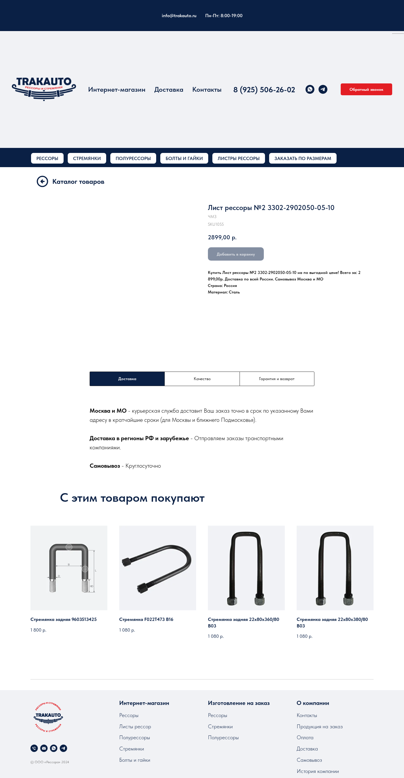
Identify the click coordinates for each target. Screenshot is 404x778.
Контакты (207, 89)
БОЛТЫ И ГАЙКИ (184, 158)
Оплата (305, 737)
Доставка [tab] (127, 378)
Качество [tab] (202, 378)
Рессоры (128, 715)
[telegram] (323, 89)
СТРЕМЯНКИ (87, 158)
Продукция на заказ (320, 726)
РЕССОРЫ (47, 158)
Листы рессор (135, 726)
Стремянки (131, 748)
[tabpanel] (202, 438)
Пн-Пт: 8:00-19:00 (224, 15)
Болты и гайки (134, 760)
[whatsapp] (310, 89)
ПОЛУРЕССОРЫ (133, 158)
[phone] (34, 748)
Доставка (168, 89)
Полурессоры (134, 737)
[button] (366, 89)
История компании (318, 771)
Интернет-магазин (117, 89)
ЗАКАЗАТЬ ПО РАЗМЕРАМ (302, 158)
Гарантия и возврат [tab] (277, 378)
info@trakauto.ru (179, 15)
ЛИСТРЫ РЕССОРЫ (239, 158)
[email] (44, 748)
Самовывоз (309, 760)
